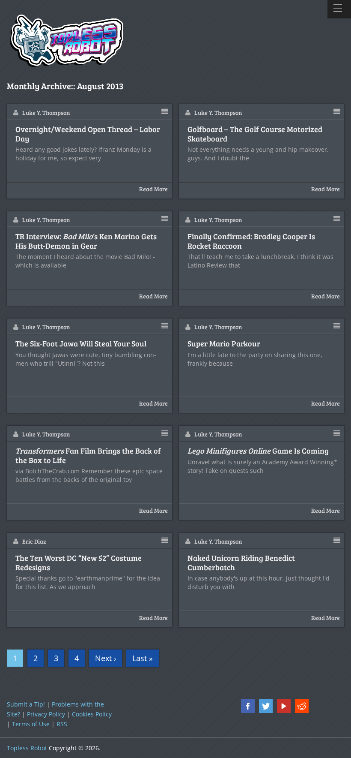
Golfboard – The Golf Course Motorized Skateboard (254, 134)
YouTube (284, 706)
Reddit (302, 706)
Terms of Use (31, 724)
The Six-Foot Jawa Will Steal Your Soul (80, 344)
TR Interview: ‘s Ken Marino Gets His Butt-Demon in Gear (86, 241)
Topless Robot (27, 748)
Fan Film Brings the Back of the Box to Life (88, 455)
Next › (105, 658)
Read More (153, 189)
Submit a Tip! (26, 704)
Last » (142, 658)
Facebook (248, 706)
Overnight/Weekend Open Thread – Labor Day (87, 134)
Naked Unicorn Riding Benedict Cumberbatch (241, 562)
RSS (62, 724)
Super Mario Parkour (223, 344)
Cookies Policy (92, 714)
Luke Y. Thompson (46, 112)
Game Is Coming (258, 451)
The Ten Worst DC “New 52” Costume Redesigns (78, 562)
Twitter (266, 706)
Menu (339, 9)
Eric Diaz (34, 541)
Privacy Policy (46, 714)
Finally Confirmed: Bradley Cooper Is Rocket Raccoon (251, 241)
